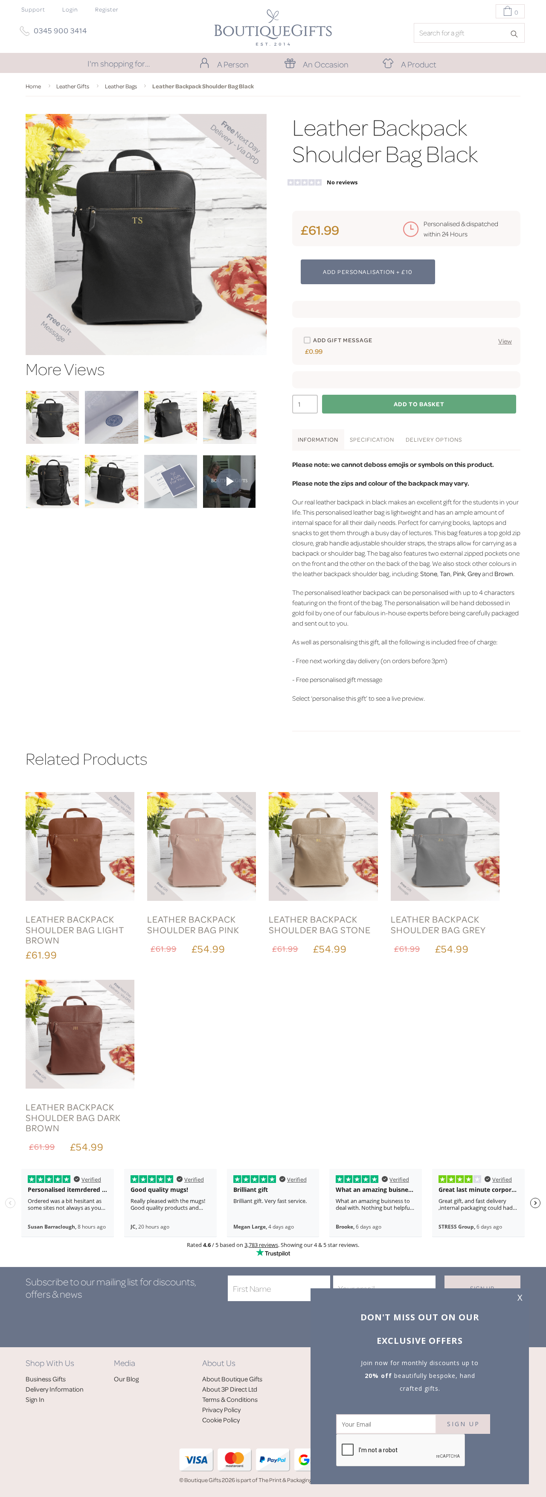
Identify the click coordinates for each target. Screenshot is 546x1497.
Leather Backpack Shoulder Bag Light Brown (75, 929)
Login (70, 9)
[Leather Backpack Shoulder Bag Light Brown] (80, 847)
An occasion (326, 64)
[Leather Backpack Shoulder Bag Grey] (445, 847)
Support (33, 9)
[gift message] (170, 505)
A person (233, 64)
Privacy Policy (221, 1409)
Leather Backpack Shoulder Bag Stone (320, 924)
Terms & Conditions (230, 1399)
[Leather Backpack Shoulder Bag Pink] (201, 847)
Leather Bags (121, 86)
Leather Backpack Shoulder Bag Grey (438, 924)
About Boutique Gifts (232, 1379)
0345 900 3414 (60, 30)
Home (33, 86)
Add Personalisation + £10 (368, 271)
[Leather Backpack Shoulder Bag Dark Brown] (80, 1035)
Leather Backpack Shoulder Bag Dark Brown (73, 1117)
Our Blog (126, 1379)
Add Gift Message (342, 340)
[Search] (517, 33)
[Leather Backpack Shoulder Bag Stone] (323, 847)
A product (418, 64)
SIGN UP (463, 1424)
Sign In (35, 1399)
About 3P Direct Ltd (229, 1389)
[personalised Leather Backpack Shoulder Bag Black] (52, 441)
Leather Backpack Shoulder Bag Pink (193, 924)
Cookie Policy (221, 1419)
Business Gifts (46, 1379)
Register (107, 9)
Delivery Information (55, 1389)
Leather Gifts (72, 86)
